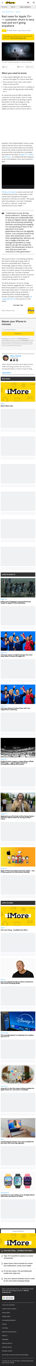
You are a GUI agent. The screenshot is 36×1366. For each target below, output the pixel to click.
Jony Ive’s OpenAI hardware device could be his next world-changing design (19, 1280)
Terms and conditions (8, 1305)
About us (4, 1335)
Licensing (5, 1328)
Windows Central (7, 1351)
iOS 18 (13, 7)
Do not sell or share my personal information (15, 1355)
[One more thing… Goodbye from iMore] (18, 1243)
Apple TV (18, 12)
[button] (34, 2)
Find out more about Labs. (18, 38)
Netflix (30, 155)
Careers (4, 1324)
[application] (18, 176)
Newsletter (30, 67)
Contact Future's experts (9, 1309)
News (4, 30)
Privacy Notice (24, 340)
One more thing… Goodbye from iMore (18, 1250)
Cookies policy (6, 1316)
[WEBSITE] (14, 360)
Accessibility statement (9, 1320)
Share (6, 67)
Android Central (6, 1347)
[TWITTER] (11, 360)
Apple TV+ (24, 155)
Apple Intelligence (25, 7)
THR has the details (9, 192)
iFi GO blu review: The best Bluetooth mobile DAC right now (18, 1272)
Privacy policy (6, 1312)
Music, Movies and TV (7, 12)
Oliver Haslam (13, 30)
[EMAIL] (17, 360)
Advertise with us (7, 1343)
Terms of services (22, 338)
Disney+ (8, 157)
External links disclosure (9, 1332)
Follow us (21, 67)
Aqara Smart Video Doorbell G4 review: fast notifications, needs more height (18, 1265)
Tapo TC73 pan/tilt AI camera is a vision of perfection (18, 1257)
